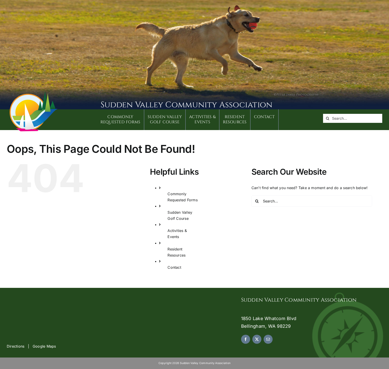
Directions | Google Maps (31, 346)
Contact (174, 267)
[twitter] (256, 339)
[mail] (268, 339)
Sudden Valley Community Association (186, 104)
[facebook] (245, 339)
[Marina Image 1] (34, 93)
